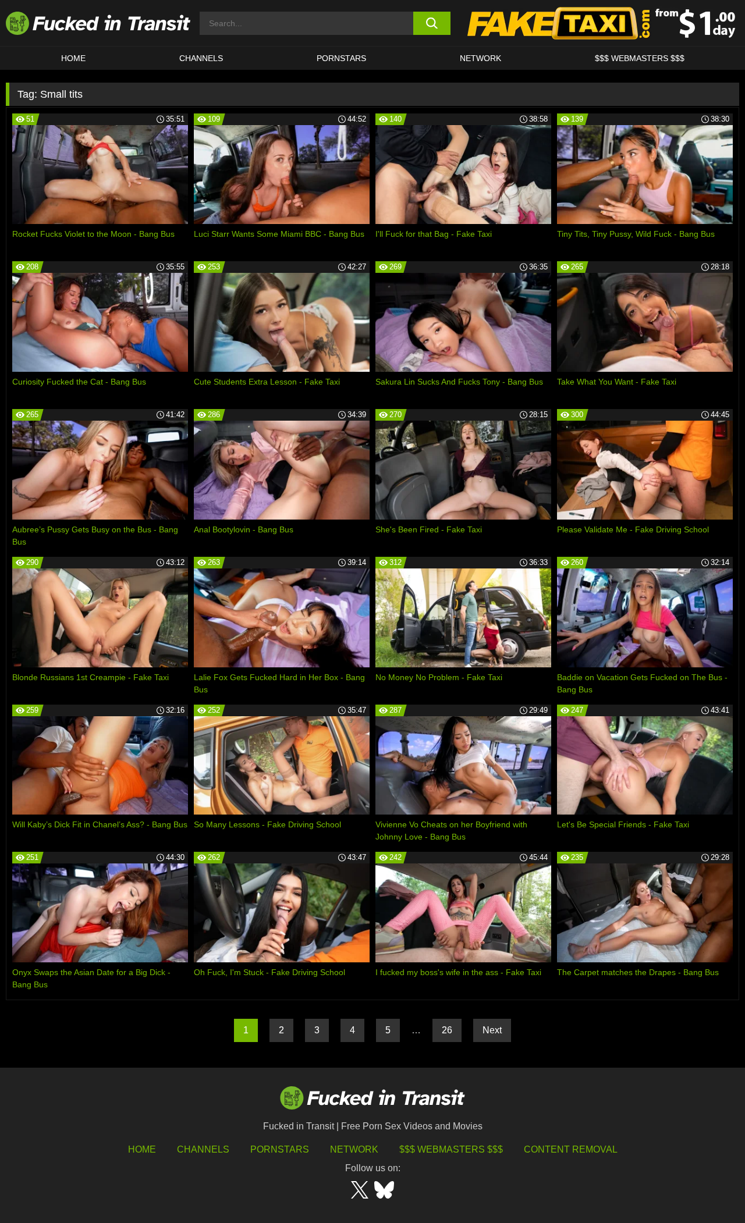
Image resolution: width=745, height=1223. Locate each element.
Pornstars (341, 58)
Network (480, 58)
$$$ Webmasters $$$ (451, 1149)
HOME (73, 58)
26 (447, 1030)
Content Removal (571, 1149)
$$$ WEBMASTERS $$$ (639, 58)
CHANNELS (201, 58)
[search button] (432, 23)
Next (492, 1030)
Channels (203, 1149)
